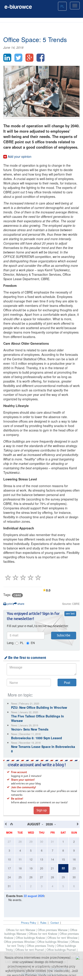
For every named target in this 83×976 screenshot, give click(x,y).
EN (33, 643)
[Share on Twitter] (18, 57)
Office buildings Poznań (61, 950)
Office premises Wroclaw (20, 942)
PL (62, 6)
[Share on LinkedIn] (7, 57)
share (20, 603)
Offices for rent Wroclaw (62, 938)
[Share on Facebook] (40, 57)
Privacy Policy (28, 922)
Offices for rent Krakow (43, 934)
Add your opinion (19, 156)
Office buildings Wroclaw (53, 942)
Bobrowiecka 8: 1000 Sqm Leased (36, 738)
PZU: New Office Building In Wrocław (39, 707)
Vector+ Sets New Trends (29, 729)
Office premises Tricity (41, 946)
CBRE (17, 595)
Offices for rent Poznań (30, 950)
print (10, 603)
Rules (43, 922)
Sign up (42, 810)
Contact (54, 922)
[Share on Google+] (29, 57)
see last (70, 613)
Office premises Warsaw (53, 930)
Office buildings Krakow (31, 938)
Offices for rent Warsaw (21, 930)
